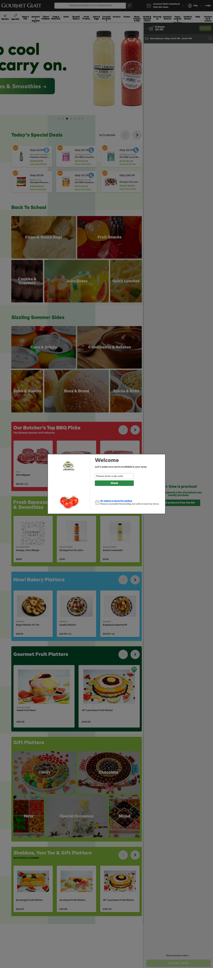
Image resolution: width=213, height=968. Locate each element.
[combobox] (114, 476)
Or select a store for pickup (116, 501)
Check (114, 483)
